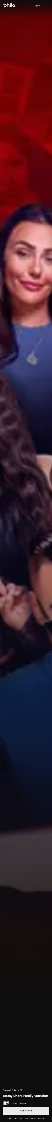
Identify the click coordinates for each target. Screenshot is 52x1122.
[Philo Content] (46, 5)
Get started (26, 1110)
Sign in (37, 6)
